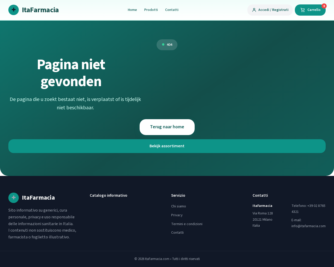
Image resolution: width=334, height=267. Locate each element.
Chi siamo (178, 206)
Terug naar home (167, 127)
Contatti (171, 9)
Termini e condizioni (186, 224)
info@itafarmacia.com (308, 226)
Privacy (177, 215)
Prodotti (151, 9)
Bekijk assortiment (167, 146)
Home (132, 9)
